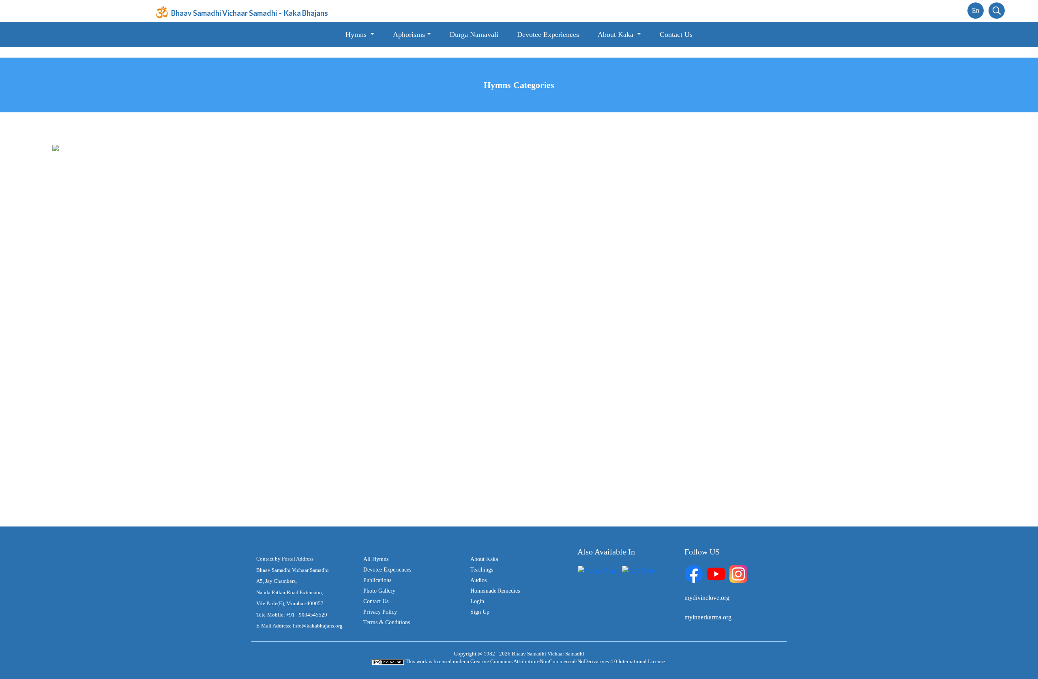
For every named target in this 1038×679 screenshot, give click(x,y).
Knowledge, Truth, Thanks (115, 217)
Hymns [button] (357, 34)
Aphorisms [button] (409, 34)
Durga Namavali (474, 34)
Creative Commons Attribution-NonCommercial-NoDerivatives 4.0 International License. (568, 661)
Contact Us (676, 34)
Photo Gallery (379, 591)
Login (477, 601)
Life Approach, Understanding (120, 343)
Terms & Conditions (386, 622)
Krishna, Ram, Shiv (577, 418)
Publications (377, 580)
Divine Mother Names (580, 443)
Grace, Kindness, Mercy (583, 317)
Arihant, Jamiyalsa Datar (583, 343)
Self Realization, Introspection (119, 317)
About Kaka (484, 559)
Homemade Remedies (495, 591)
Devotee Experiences (548, 34)
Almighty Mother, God (110, 267)
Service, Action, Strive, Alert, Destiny (129, 242)
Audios (478, 580)
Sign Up (479, 612)
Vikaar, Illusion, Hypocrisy (586, 292)
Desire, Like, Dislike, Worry (117, 393)
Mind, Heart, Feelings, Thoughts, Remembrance (614, 368)
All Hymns (95, 147)
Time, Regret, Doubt (578, 267)
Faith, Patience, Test (106, 292)
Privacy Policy (380, 612)
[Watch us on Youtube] (716, 573)
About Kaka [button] (616, 34)
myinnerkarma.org (707, 617)
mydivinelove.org (706, 597)
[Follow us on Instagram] (738, 573)
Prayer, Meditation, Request (587, 242)
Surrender (93, 418)
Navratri (91, 443)
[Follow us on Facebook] (694, 573)
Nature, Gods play (575, 393)
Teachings (481, 570)
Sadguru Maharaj (103, 368)
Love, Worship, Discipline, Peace (594, 217)
